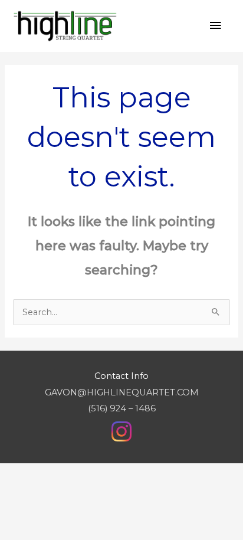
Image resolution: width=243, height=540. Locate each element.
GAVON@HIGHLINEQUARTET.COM (122, 392)
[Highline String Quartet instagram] (121, 431)
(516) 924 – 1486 (122, 408)
